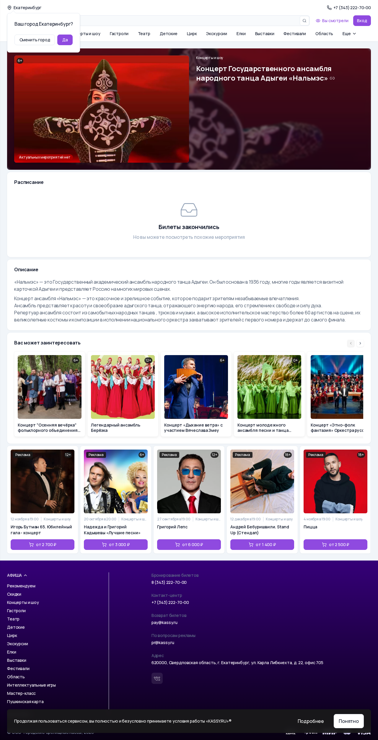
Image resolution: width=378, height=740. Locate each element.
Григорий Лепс (172, 527)
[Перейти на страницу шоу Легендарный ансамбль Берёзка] (122, 394)
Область (324, 33)
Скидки (14, 594)
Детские (168, 33)
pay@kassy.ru (164, 622)
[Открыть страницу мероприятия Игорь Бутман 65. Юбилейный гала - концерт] (42, 499)
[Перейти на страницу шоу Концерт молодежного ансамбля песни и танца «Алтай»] (269, 394)
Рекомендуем (21, 586)
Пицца (310, 527)
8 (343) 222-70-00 (169, 582)
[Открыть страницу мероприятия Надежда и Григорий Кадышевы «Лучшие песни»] (115, 499)
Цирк (192, 33)
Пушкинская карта (25, 701)
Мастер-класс (21, 693)
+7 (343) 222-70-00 (170, 602)
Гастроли (119, 33)
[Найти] (304, 20)
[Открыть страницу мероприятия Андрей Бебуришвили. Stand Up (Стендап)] (262, 499)
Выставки (264, 33)
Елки (241, 33)
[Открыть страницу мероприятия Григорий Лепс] (189, 499)
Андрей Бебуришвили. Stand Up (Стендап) (259, 529)
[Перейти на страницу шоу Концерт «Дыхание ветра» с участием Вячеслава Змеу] (196, 394)
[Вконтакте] (157, 678)
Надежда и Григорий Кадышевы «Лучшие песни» (112, 529)
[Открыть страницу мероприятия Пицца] (335, 499)
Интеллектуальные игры (31, 685)
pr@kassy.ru (162, 642)
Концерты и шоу (84, 33)
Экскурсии (216, 33)
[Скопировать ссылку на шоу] (332, 78)
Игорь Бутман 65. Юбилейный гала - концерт (41, 529)
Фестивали (295, 33)
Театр (144, 33)
